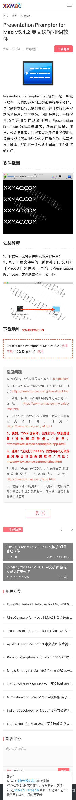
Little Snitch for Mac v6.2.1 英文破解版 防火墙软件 (40, 724)
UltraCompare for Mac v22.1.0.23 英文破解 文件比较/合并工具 (40, 618)
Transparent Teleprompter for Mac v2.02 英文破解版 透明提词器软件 (40, 631)
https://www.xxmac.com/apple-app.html (36, 444)
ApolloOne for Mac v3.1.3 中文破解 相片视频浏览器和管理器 (40, 644)
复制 (40, 351)
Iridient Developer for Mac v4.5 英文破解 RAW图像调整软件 (40, 710)
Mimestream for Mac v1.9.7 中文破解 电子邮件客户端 (40, 697)
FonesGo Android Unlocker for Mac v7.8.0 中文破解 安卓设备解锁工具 (40, 604)
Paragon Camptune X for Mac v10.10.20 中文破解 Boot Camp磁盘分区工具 (40, 657)
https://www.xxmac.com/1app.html (31, 479)
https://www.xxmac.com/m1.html (29, 426)
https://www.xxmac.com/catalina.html (34, 461)
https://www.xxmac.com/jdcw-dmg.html (40, 391)
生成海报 (14, 529)
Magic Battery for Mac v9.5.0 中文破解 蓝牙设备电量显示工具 (40, 671)
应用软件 (32, 49)
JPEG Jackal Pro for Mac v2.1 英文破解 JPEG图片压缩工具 (40, 684)
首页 (5, 15)
